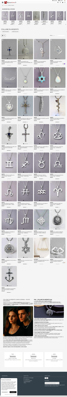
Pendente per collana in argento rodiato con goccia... (57, 90)
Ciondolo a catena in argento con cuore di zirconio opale (9, 119)
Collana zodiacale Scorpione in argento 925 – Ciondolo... (25, 232)
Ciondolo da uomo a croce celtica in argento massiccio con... (9, 62)
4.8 (27, 122)
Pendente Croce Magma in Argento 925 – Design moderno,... (25, 147)
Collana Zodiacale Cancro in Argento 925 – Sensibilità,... (56, 147)
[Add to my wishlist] (60, 2)
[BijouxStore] (10, 2)
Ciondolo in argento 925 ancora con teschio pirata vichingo (8, 289)
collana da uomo (15, 31)
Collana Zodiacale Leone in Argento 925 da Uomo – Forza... (8, 204)
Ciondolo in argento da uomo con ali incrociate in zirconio (9, 147)
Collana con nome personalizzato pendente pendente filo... (41, 261)
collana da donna (5, 31)
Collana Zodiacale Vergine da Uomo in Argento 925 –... (8, 232)
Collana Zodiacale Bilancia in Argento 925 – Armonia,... (56, 176)
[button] (7, 360)
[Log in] (62, 2)
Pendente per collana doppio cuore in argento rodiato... (56, 261)
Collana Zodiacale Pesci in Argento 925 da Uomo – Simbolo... (25, 204)
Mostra (51, 35)
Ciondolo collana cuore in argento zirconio (56, 62)
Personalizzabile (36, 256)
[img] (3, 24)
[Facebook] (45, 378)
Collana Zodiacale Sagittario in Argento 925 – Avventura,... (25, 176)
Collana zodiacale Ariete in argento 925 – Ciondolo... (56, 204)
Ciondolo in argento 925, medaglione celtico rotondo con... (25, 62)
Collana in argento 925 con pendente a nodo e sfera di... (40, 232)
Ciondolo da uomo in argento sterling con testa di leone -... (56, 232)
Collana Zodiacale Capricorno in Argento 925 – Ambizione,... (41, 147)
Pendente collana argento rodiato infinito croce (40, 62)
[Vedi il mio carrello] (65, 2)
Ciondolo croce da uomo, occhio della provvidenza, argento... (25, 119)
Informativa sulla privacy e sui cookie (10, 394)
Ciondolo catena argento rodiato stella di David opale (41, 90)
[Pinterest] (47, 378)
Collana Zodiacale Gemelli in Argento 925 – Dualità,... (8, 176)
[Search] (57, 2)
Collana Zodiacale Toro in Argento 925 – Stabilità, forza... (40, 176)
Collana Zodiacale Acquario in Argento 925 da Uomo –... (40, 204)
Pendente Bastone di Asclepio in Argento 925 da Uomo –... (57, 119)
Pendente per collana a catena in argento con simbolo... (9, 90)
